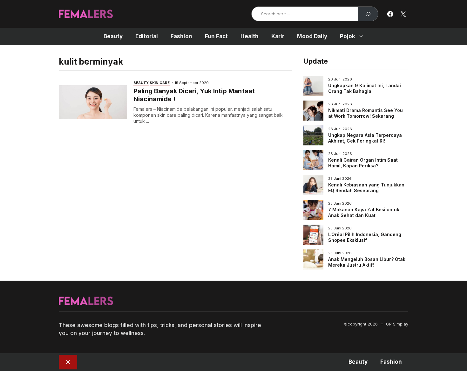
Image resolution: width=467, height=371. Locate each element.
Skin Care (160, 82)
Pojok (347, 36)
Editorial (146, 36)
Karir (277, 36)
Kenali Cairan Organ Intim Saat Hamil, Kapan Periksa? (363, 162)
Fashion (181, 36)
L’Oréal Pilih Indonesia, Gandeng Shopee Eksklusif (364, 237)
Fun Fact (216, 36)
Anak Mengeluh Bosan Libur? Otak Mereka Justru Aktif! (366, 262)
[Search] (368, 14)
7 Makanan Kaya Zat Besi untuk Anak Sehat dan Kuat (363, 212)
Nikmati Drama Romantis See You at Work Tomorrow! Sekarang (365, 113)
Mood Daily (312, 36)
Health (249, 36)
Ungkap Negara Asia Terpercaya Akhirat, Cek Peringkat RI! (365, 138)
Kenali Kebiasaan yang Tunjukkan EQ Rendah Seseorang (366, 187)
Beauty (113, 36)
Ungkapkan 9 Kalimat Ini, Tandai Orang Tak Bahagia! (364, 88)
